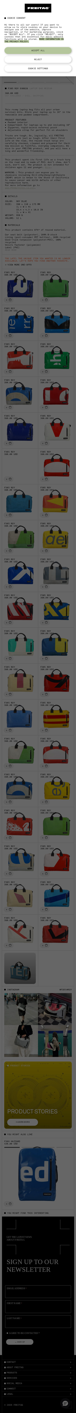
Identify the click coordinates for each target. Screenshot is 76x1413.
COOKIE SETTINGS (38, 68)
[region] (38, 38)
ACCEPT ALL (38, 50)
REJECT (38, 59)
